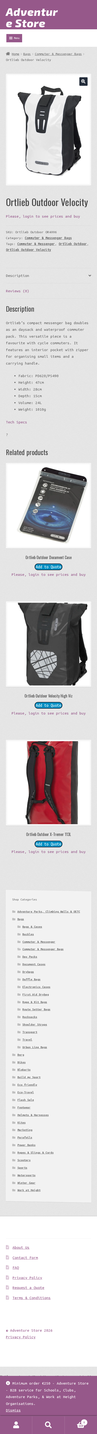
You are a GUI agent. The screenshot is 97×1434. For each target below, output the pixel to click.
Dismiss (13, 1410)
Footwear (24, 1107)
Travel (27, 1039)
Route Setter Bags (36, 1009)
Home (15, 54)
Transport (29, 1032)
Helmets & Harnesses (33, 1114)
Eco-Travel (25, 1092)
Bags (27, 54)
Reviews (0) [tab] (17, 291)
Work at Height (28, 1190)
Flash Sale (25, 1099)
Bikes (21, 1062)
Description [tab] (17, 275)
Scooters (24, 1160)
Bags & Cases (32, 926)
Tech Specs (16, 422)
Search (48, 1425)
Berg (20, 1054)
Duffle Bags (31, 979)
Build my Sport (28, 1077)
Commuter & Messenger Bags (58, 54)
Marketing (24, 1129)
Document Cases (33, 964)
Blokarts (24, 1069)
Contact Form (25, 1257)
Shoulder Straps (34, 1024)
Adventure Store (32, 17)
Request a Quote (28, 1287)
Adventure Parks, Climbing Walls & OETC (48, 911)
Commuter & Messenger (36, 244)
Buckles (28, 934)
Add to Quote (48, 567)
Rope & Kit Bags (34, 1001)
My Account (16, 1425)
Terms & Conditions (31, 1298)
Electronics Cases (36, 986)
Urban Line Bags (34, 1047)
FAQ (15, 1267)
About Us (20, 1247)
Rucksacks (29, 1016)
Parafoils (24, 1137)
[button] (83, 81)
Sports (22, 1167)
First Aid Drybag (35, 994)
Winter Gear (26, 1182)
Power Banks (26, 1144)
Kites (21, 1122)
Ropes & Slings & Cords (35, 1152)
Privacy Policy (27, 1277)
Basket (75, 1420)
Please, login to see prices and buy (43, 216)
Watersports (26, 1175)
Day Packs (29, 956)
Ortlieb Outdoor (73, 244)
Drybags (28, 971)
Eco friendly (27, 1084)
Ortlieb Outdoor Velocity (28, 250)
